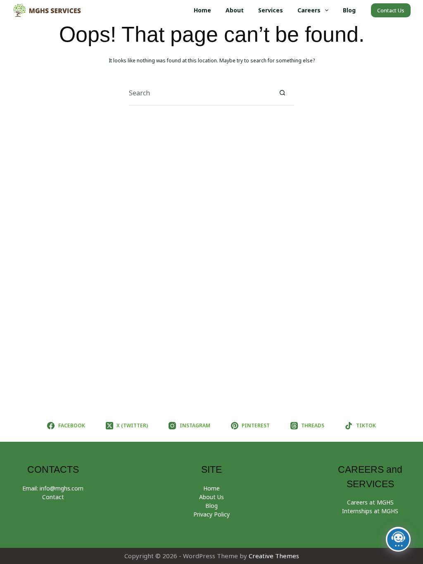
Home (202, 10)
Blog (349, 10)
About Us (211, 497)
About (235, 10)
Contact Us (390, 10)
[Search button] (282, 93)
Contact (53, 497)
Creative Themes (274, 556)
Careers (309, 10)
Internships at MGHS (370, 511)
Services (270, 10)
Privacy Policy (211, 514)
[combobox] (199, 93)
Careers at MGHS (370, 502)
